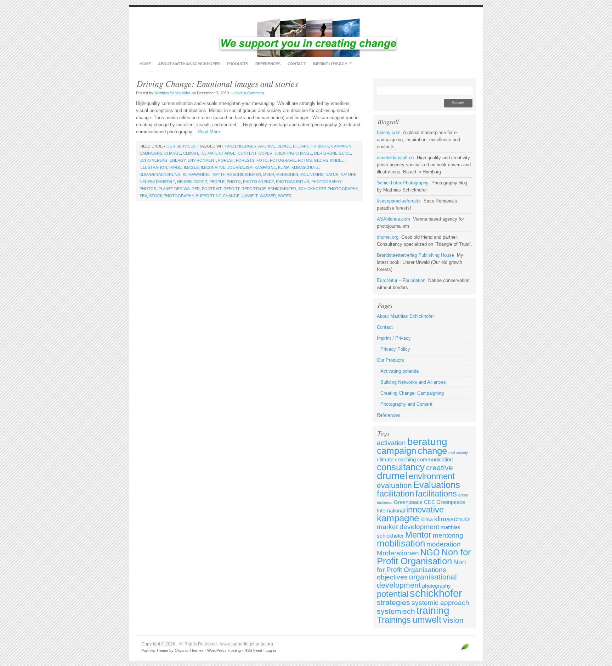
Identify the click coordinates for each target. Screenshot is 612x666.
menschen (287, 174)
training (432, 610)
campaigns (151, 153)
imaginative (213, 167)
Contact (297, 64)
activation (391, 442)
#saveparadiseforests (399, 201)
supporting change (217, 196)
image (175, 167)
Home (145, 64)
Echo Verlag (154, 160)
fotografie (283, 160)
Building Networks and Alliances (413, 382)
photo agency (258, 181)
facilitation (395, 493)
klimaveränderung (160, 174)
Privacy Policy (395, 349)
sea (143, 196)
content (247, 153)
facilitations (436, 493)
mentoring (448, 535)
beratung (427, 441)
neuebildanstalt (157, 181)
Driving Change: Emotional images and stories (217, 83)
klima (283, 167)
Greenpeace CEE (414, 502)
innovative (425, 509)
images (191, 167)
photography (326, 181)
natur (332, 174)
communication (435, 459)
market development (408, 527)
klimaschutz (305, 167)
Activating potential (400, 371)
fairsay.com (389, 132)
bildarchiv (304, 146)
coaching (405, 459)
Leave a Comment (248, 93)
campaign (341, 146)
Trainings (394, 620)
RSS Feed (253, 650)
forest (226, 160)
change (172, 153)
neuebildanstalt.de (395, 157)
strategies (393, 602)
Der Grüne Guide (332, 153)
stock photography (171, 196)
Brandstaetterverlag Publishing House (415, 255)
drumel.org (387, 237)
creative (439, 468)
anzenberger (241, 146)
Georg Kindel (329, 160)
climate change (219, 153)
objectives (392, 577)
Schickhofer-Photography (403, 182)
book (323, 146)
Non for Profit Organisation (424, 556)
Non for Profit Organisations (421, 565)
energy (178, 160)
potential (392, 594)
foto (262, 160)
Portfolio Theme (154, 650)
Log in (271, 650)
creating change (293, 153)
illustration (153, 167)
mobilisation (401, 543)
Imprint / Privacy (328, 63)
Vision (453, 620)
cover (265, 153)
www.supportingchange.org (306, 35)
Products (237, 64)
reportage (254, 189)
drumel (392, 475)
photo (234, 181)
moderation (443, 544)
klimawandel (196, 174)
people (217, 181)
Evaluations (436, 485)
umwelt (249, 196)
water (284, 196)
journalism (240, 167)
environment (202, 160)
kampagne (265, 167)
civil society (458, 452)
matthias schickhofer (236, 174)
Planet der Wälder (179, 189)
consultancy (401, 467)
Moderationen (398, 553)
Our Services (181, 146)
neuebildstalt (192, 181)
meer (268, 174)
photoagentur (292, 181)
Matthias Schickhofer (172, 93)
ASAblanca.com (393, 219)
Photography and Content (406, 404)
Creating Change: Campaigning (412, 393)
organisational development (417, 581)
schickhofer (282, 189)
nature (348, 174)
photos (148, 189)
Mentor (418, 534)
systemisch (396, 611)
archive (266, 146)
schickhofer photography (328, 189)
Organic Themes (189, 650)
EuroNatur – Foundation (401, 280)
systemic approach (440, 602)
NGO (430, 552)
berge (284, 146)
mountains (311, 174)
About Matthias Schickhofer (189, 64)
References (267, 64)
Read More (209, 131)
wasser (268, 196)
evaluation (394, 485)
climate (191, 153)
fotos (305, 160)
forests (245, 160)
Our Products (390, 360)
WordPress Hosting (224, 650)
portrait (211, 189)
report (231, 189)
